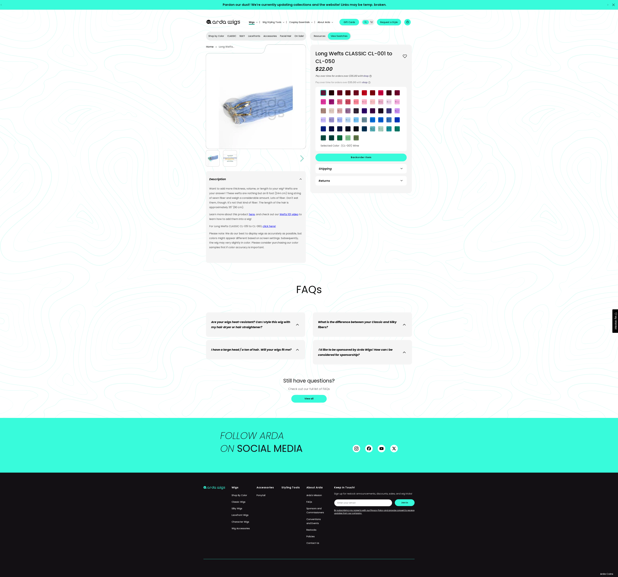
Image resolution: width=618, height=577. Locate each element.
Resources (319, 36)
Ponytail (261, 495)
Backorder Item (361, 157)
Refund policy (256, 572)
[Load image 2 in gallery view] (230, 158)
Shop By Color (239, 495)
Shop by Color (216, 36)
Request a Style (389, 22)
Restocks (311, 529)
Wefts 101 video (289, 214)
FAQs (309, 502)
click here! (269, 226)
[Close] (613, 5)
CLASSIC (231, 36)
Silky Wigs (237, 508)
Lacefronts (254, 36)
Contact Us (312, 543)
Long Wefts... (226, 47)
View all (309, 398)
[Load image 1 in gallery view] (212, 158)
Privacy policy (275, 572)
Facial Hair (285, 36)
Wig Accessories (241, 528)
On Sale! (299, 36)
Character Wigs (240, 521)
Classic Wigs (238, 502)
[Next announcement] (607, 5)
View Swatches (339, 36)
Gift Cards (349, 22)
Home (210, 47)
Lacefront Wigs (240, 515)
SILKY (242, 36)
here (252, 214)
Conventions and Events (313, 521)
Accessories (270, 36)
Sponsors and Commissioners (315, 510)
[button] (253, 22)
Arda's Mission (314, 495)
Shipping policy (295, 572)
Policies (310, 536)
